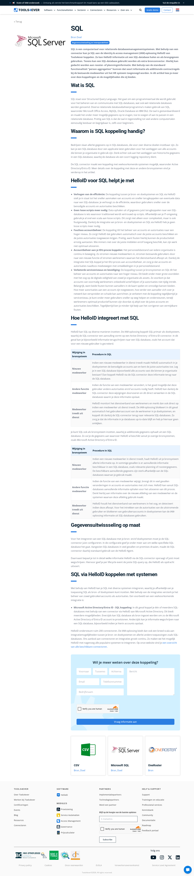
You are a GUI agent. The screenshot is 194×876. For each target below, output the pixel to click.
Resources (19, 820)
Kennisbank (147, 810)
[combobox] (100, 692)
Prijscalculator (68, 832)
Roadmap (146, 825)
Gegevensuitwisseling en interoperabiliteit (90, 42)
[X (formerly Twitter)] (170, 857)
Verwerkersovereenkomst (127, 865)
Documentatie (148, 820)
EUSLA (99, 865)
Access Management (71, 821)
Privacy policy (25, 865)
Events (17, 810)
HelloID (64, 795)
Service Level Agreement (163, 865)
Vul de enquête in (171, 2)
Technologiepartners (109, 799)
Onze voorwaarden (74, 865)
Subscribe (107, 839)
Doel (79, 37)
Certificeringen (21, 805)
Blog (16, 815)
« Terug (18, 21)
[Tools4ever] (26, 10)
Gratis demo (152, 10)
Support (146, 794)
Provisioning (67, 809)
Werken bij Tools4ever (24, 799)
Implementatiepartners (110, 794)
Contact (167, 10)
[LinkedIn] (178, 857)
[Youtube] (153, 857)
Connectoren (20, 825)
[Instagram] (162, 857)
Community (147, 815)
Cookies (48, 865)
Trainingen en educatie (153, 799)
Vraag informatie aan (125, 721)
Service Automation (70, 815)
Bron (73, 37)
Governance (66, 826)
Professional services (152, 805)
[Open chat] (188, 870)
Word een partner (107, 805)
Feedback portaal (150, 830)
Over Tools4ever (21, 794)
